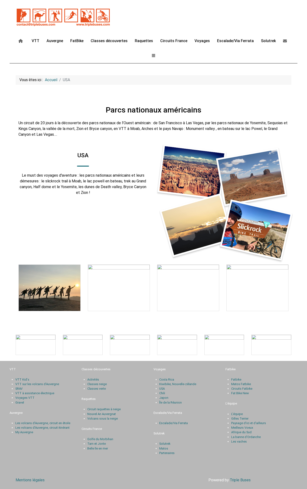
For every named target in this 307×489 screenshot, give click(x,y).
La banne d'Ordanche (246, 437)
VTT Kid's (22, 379)
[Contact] (285, 40)
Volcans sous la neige (102, 418)
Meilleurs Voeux (242, 427)
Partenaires (167, 453)
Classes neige (97, 384)
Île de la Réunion (170, 402)
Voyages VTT (25, 397)
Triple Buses (240, 480)
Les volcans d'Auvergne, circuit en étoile (42, 423)
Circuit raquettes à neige (104, 409)
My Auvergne (24, 432)
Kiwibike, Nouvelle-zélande (177, 384)
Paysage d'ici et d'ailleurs (248, 423)
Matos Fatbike (241, 384)
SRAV (19, 388)
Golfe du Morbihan (100, 439)
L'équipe (237, 414)
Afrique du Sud (241, 432)
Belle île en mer (97, 448)
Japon (163, 397)
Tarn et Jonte (96, 443)
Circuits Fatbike (241, 388)
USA (162, 388)
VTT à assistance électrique (34, 393)
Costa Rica (166, 379)
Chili (162, 393)
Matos (163, 448)
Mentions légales (30, 480)
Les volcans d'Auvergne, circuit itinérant (42, 427)
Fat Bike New (240, 393)
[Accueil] (21, 40)
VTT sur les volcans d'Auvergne (37, 384)
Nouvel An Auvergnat (101, 414)
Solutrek (164, 443)
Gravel (19, 402)
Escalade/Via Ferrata (173, 423)
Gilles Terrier (239, 418)
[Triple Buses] (64, 16)
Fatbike (236, 379)
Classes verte (96, 388)
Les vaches (239, 441)
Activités (93, 379)
